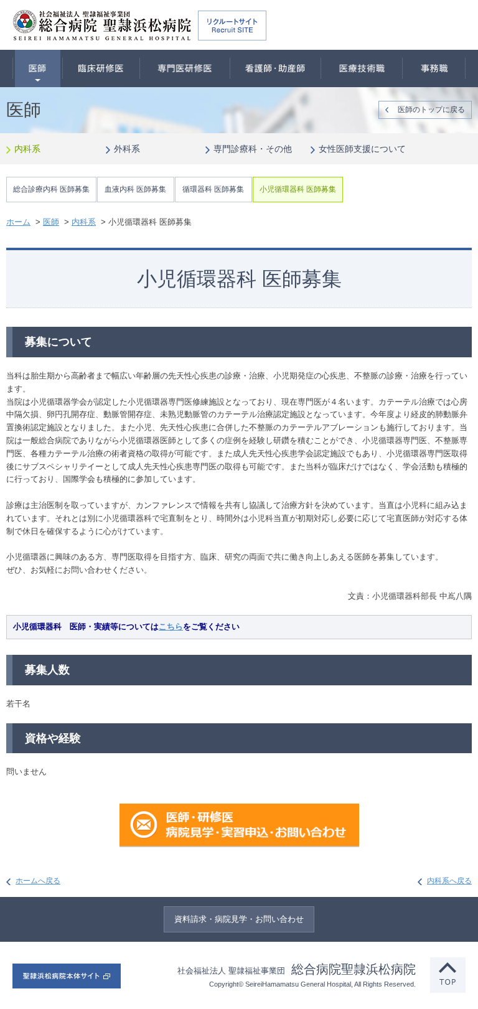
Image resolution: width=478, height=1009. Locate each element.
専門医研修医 (185, 68)
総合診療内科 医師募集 (51, 189)
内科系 (27, 149)
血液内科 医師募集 (135, 189)
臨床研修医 (101, 68)
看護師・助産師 (275, 68)
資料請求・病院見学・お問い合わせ (239, 919)
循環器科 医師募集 (213, 189)
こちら (171, 626)
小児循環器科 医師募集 (298, 189)
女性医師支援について (362, 149)
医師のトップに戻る (431, 109)
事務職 (434, 68)
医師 (37, 68)
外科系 (127, 149)
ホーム (18, 222)
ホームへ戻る (38, 880)
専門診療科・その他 (252, 149)
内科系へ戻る (449, 880)
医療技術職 (361, 68)
